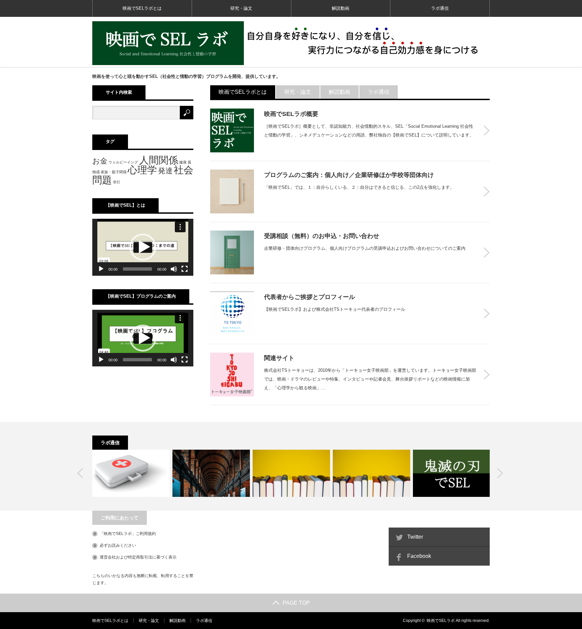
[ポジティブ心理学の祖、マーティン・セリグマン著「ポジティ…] (371, 473)
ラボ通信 (440, 8)
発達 (165, 171)
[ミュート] (173, 269)
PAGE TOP (296, 603)
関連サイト (279, 358)
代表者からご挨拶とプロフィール (309, 297)
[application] (142, 247)
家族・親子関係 (114, 172)
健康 (183, 162)
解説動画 (340, 8)
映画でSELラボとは (142, 8)
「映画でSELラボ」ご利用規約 (128, 533)
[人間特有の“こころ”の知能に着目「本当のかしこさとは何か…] (291, 473)
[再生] (101, 269)
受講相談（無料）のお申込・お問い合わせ (321, 236)
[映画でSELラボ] (168, 43)
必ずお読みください (118, 545)
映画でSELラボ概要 (291, 114)
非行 (116, 182)
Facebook (419, 556)
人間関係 (158, 160)
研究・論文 (241, 8)
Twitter (415, 537)
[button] (142, 247)
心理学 (142, 169)
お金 (99, 161)
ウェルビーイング (123, 162)
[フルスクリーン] (184, 269)
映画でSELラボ (441, 620)
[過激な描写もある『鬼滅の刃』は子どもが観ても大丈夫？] (451, 473)
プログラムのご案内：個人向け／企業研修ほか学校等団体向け (349, 175)
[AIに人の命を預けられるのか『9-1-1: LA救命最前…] (131, 473)
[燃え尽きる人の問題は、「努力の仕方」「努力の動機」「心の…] (211, 473)
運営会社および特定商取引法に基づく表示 (138, 557)
